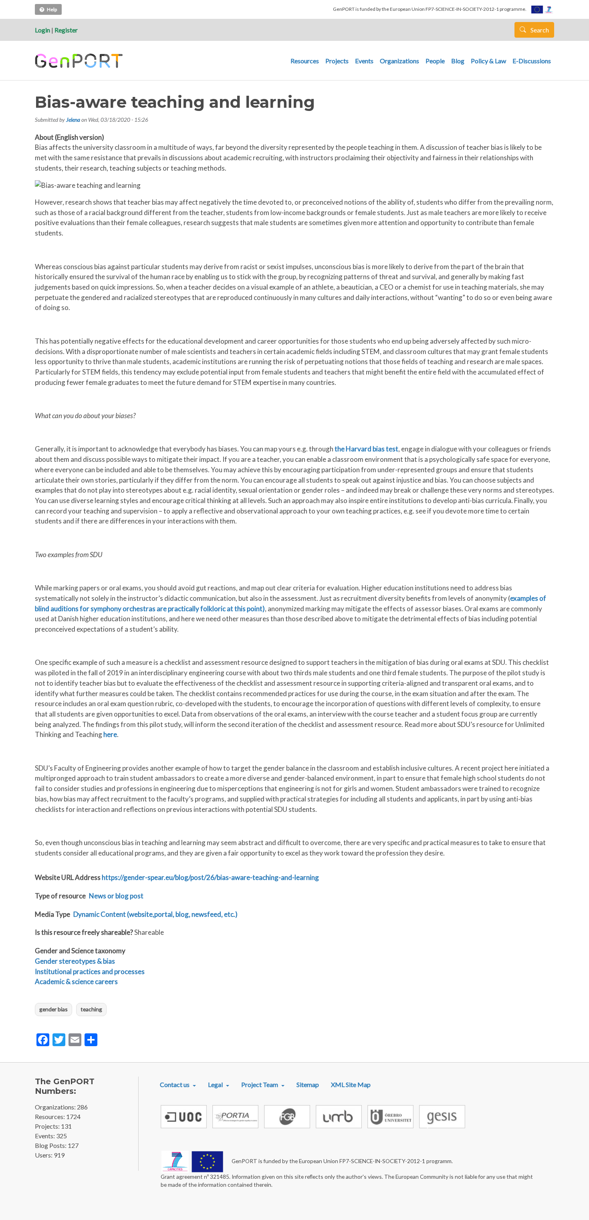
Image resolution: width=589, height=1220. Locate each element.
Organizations (399, 60)
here (110, 734)
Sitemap (308, 1084)
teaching (91, 1009)
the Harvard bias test (366, 449)
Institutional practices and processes (90, 971)
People (435, 60)
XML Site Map (351, 1084)
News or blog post (116, 896)
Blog (457, 60)
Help (52, 9)
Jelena (73, 119)
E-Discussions (531, 60)
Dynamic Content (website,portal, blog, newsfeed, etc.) (155, 914)
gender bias (53, 1009)
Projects (337, 60)
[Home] (80, 61)
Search (539, 30)
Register (66, 30)
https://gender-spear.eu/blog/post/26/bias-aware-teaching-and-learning (210, 877)
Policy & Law (488, 60)
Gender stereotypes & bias (75, 961)
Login (42, 30)
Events (364, 60)
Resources (304, 60)
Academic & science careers (76, 981)
